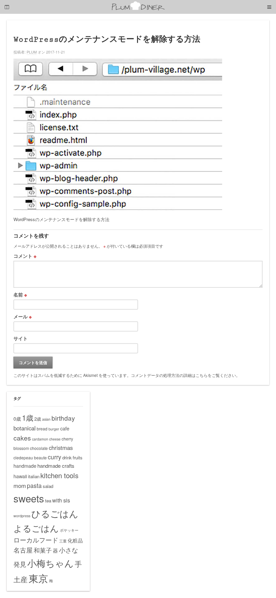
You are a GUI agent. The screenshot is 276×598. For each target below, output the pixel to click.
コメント (24, 255)
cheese (55, 439)
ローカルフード (35, 539)
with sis (61, 500)
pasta (34, 485)
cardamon (40, 439)
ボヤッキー (69, 530)
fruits (77, 457)
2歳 (37, 419)
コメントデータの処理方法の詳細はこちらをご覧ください (183, 375)
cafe (64, 428)
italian (33, 476)
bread (42, 428)
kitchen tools (59, 475)
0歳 (17, 418)
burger (53, 428)
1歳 (27, 417)
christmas (61, 448)
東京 (38, 578)
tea (48, 500)
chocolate (39, 448)
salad (48, 486)
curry (54, 457)
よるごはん (36, 528)
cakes (22, 438)
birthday (63, 417)
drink (67, 457)
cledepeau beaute (30, 457)
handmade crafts (55, 465)
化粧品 (75, 540)
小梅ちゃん (50, 562)
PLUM (32, 52)
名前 (20, 294)
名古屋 (23, 550)
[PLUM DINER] (138, 8)
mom (19, 486)
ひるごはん (54, 513)
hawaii (20, 476)
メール (22, 316)
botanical (24, 428)
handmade (24, 465)
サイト (20, 338)
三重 (63, 540)
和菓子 (43, 550)
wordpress (21, 515)
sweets (28, 498)
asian (46, 419)
